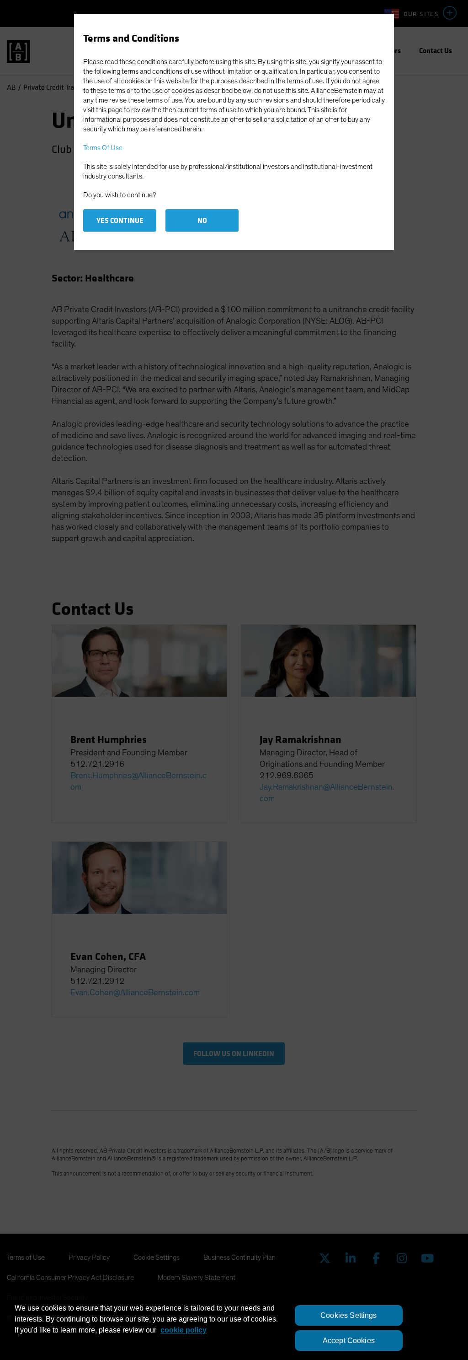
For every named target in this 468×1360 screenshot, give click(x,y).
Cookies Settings (348, 1315)
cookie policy (183, 1330)
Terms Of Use (102, 148)
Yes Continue (120, 220)
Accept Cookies (349, 1340)
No (202, 220)
